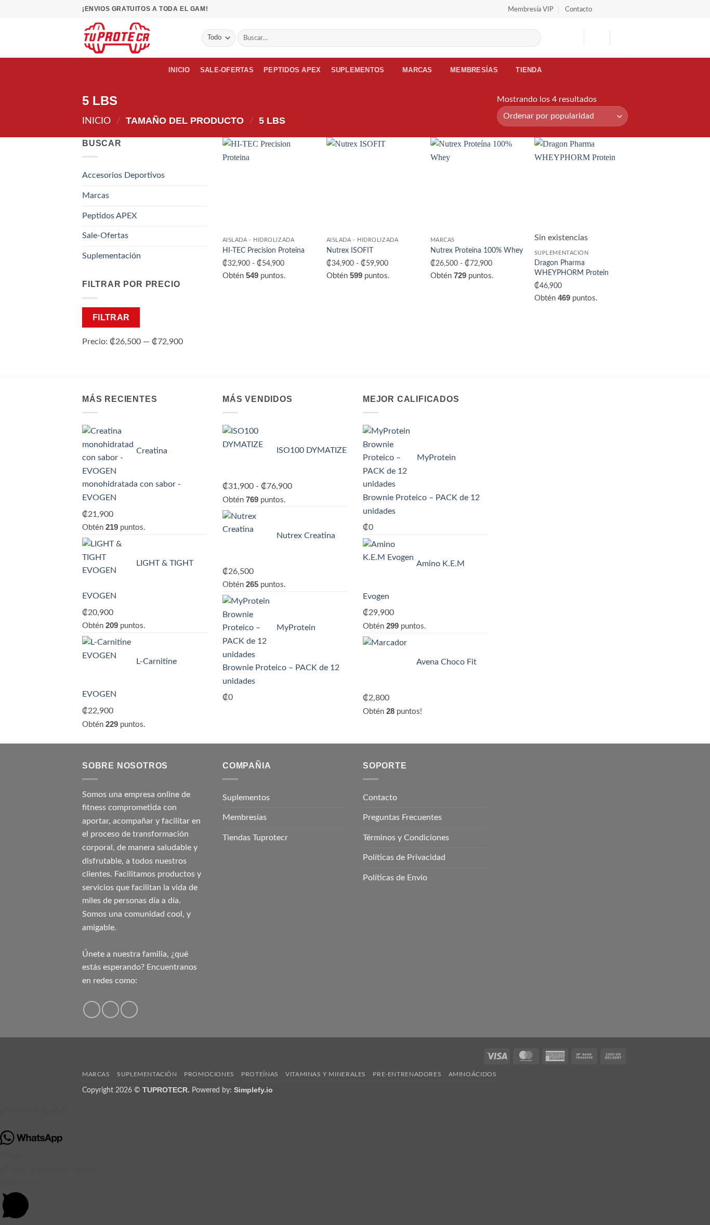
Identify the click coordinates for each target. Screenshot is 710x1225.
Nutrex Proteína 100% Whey (476, 250)
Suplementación (111, 256)
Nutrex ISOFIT (349, 250)
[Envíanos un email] (129, 1009)
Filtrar (111, 317)
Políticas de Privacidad (404, 857)
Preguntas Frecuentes (402, 817)
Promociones (209, 1074)
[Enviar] (531, 38)
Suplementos (358, 70)
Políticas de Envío (395, 878)
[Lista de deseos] (572, 38)
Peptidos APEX (109, 216)
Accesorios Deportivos (123, 175)
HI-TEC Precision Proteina (263, 250)
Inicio (179, 70)
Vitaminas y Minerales (325, 1074)
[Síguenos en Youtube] (623, 8)
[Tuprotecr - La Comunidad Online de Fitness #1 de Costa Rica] (134, 38)
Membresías (474, 70)
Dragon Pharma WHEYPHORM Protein (571, 268)
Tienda (529, 70)
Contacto (578, 9)
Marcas (417, 70)
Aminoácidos (473, 1074)
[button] (596, 38)
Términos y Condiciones (406, 837)
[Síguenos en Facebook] (603, 8)
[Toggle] (200, 176)
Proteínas (260, 1074)
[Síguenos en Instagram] (613, 8)
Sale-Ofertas (227, 70)
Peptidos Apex (292, 70)
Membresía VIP (531, 9)
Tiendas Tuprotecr (255, 837)
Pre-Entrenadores (407, 1074)
